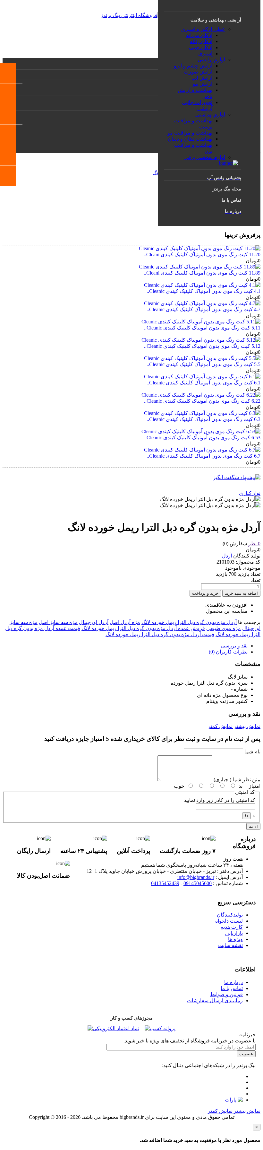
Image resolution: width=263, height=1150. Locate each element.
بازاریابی (234, 933)
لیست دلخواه (229, 921)
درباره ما (233, 982)
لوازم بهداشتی (210, 114)
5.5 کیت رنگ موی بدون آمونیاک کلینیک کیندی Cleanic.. (203, 364)
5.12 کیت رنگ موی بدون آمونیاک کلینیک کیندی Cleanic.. (202, 346)
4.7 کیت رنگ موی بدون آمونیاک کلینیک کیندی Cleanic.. (203, 309)
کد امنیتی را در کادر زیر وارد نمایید (219, 800)
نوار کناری (249, 493)
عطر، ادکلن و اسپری (203, 29)
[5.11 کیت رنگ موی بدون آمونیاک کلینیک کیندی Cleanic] (200, 321)
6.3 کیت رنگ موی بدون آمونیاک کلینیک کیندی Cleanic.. (203, 419)
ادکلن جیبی (200, 47)
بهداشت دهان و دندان (190, 139)
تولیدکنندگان (230, 914)
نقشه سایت (230, 945)
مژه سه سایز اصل (58, 622)
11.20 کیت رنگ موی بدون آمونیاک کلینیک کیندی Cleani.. (202, 254)
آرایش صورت (198, 72)
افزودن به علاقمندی (226, 605)
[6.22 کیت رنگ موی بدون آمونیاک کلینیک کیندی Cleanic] (200, 395)
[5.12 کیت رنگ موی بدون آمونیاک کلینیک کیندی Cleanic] (200, 340)
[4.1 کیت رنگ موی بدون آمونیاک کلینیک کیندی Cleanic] (202, 285)
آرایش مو (202, 84)
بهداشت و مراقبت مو (189, 133)
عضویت (246, 1053)
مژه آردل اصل (125, 622)
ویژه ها (235, 939)
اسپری (205, 53)
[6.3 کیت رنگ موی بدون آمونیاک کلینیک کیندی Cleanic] (202, 413)
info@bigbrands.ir (195, 877)
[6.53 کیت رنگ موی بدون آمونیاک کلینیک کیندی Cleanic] (200, 431)
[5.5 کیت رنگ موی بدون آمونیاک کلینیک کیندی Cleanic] (202, 358)
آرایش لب (201, 78)
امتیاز (254, 786)
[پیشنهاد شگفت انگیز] (236, 477)
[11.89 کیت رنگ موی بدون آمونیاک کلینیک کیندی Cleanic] (199, 266)
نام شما (252, 751)
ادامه (253, 826)
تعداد (255, 580)
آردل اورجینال (93, 622)
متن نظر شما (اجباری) (237, 779)
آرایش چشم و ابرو (193, 65)
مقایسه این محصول (227, 611)
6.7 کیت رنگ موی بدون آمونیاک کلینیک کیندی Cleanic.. (203, 456)
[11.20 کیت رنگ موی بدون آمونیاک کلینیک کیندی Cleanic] (199, 248)
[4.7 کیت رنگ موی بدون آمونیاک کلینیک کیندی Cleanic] (202, 303)
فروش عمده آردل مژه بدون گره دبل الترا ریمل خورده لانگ (143, 628)
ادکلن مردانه (199, 35)
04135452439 (165, 883)
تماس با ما (232, 988)
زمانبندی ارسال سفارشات (215, 1000)
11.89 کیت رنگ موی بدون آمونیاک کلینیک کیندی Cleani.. (202, 273)
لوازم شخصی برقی (204, 157)
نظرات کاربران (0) (228, 651)
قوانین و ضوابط (226, 994)
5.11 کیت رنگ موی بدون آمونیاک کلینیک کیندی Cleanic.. (202, 327)
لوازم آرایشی (211, 59)
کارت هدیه (232, 927)
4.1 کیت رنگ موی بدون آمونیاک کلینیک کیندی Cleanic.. (203, 291)
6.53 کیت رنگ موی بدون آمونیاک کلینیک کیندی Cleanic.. (202, 437)
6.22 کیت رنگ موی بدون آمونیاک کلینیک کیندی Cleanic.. (202, 401)
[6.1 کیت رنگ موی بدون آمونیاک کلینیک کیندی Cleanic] (202, 376)
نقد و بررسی (234, 645)
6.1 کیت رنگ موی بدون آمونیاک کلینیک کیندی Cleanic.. (203, 382)
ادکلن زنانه (201, 41)
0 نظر (254, 543)
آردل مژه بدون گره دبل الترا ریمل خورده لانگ (189, 622)
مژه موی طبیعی (223, 628)
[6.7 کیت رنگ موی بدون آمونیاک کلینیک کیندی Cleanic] (202, 449)
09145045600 (197, 883)
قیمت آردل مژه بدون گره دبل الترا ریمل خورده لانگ (160, 634)
